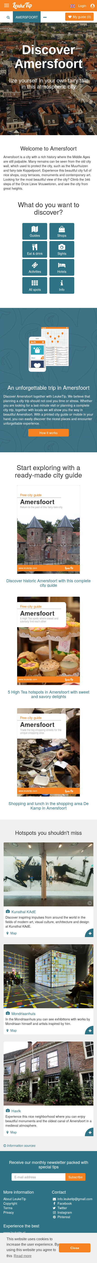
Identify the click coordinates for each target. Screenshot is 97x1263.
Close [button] (74, 1248)
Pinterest (64, 1217)
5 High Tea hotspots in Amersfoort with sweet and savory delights (48, 694)
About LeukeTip (14, 1199)
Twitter (62, 1208)
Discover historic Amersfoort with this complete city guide (48, 583)
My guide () (81, 16)
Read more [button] (23, 1256)
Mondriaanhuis (23, 1013)
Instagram (65, 1212)
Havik (16, 1110)
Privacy (8, 1212)
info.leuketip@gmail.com (75, 1199)
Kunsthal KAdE (23, 911)
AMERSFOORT (27, 17)
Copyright (10, 1203)
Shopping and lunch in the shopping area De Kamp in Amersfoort (49, 805)
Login (82, 5)
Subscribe (75, 1177)
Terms (7, 1208)
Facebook (65, 1203)
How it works (48, 432)
